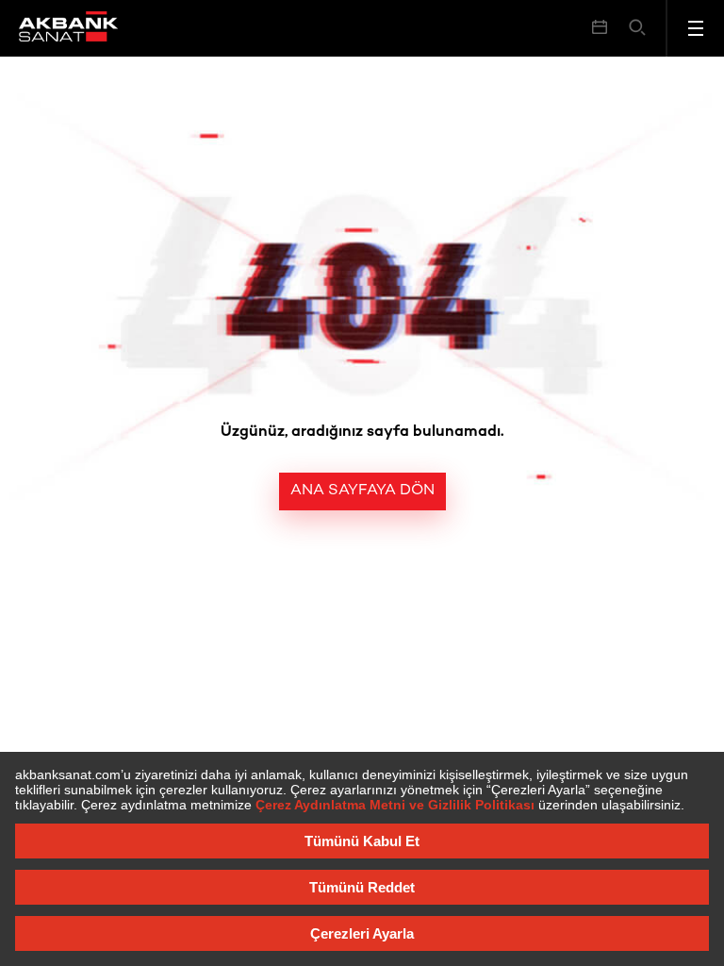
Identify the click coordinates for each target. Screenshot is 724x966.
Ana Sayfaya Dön (362, 491)
